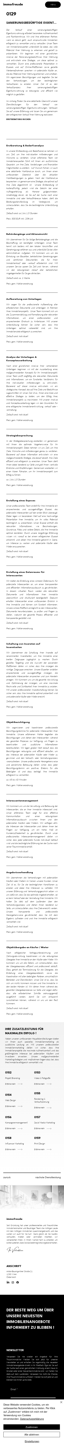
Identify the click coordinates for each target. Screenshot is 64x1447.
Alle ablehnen (31, 1434)
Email (14, 1389)
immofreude (13, 4)
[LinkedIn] (8, 1282)
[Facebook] (17, 1282)
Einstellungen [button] (32, 1441)
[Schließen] (59, 1404)
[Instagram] (12, 1282)
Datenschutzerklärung (32, 1418)
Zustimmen (32, 1427)
